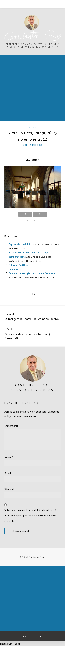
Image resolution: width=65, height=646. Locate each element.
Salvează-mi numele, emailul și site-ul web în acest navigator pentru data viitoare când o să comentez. (31, 515)
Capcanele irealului (19, 244)
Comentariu (11, 426)
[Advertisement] (32, 88)
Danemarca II (15, 269)
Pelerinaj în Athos (18, 265)
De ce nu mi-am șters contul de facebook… (32, 273)
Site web (9, 489)
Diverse (32, 127)
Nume (8, 457)
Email (8, 473)
